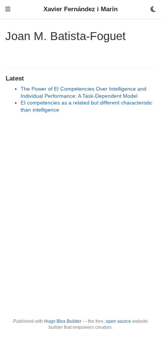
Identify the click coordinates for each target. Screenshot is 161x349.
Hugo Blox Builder (62, 321)
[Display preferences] (153, 9)
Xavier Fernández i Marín (80, 9)
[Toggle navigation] (7, 9)
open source (118, 321)
